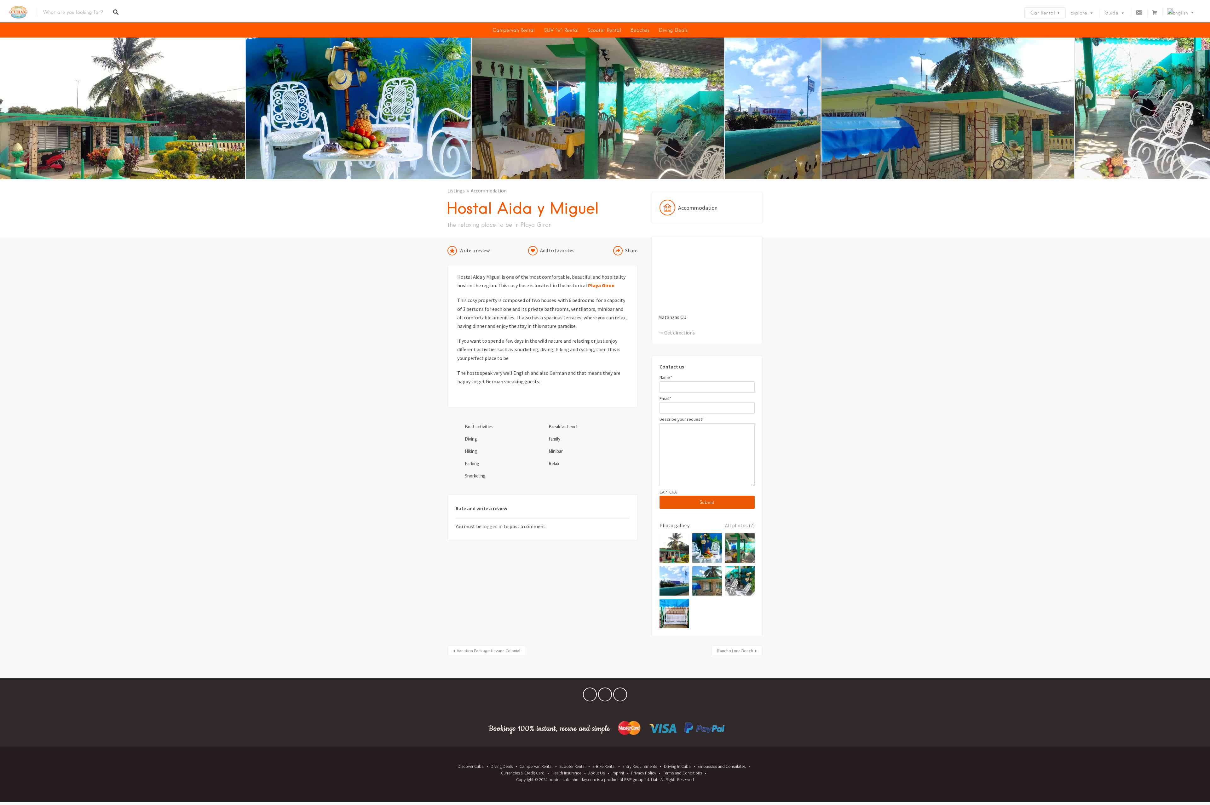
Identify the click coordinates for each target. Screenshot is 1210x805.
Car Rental (1042, 13)
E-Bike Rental (603, 766)
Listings (456, 190)
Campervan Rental (514, 30)
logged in (492, 526)
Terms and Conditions (682, 773)
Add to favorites (557, 250)
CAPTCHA (668, 492)
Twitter (605, 696)
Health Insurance (566, 773)
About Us (596, 773)
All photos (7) (740, 525)
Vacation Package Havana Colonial (488, 651)
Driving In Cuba (677, 766)
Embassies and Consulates (722, 766)
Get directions (679, 332)
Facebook (590, 696)
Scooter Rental (604, 30)
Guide (1111, 13)
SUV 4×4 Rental (561, 30)
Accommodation (489, 190)
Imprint (618, 773)
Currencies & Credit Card (522, 773)
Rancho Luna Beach (735, 651)
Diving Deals (673, 30)
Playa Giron (601, 285)
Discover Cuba (471, 766)
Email (665, 398)
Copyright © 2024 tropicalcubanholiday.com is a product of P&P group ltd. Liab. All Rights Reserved (605, 779)
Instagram (620, 696)
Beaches (640, 30)
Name (666, 377)
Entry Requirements (639, 766)
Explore (1078, 13)
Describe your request (682, 419)
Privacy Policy (643, 773)
